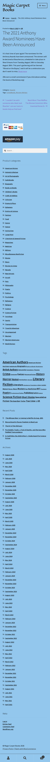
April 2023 (8, 611)
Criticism (8, 200)
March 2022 (9, 662)
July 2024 (8, 552)
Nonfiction (32, 389)
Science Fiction (10, 313)
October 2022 (10, 634)
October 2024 (10, 541)
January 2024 (10, 576)
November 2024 (10, 537)
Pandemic (44, 389)
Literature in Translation (30, 385)
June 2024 (8, 556)
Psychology (9, 297)
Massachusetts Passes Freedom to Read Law (21, 422)
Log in (5, 721)
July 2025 (8, 506)
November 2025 (10, 490)
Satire (35, 393)
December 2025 (10, 486)
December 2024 (10, 533)
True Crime (30, 401)
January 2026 (10, 482)
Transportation (11, 324)
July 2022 (8, 646)
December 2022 (10, 626)
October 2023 (10, 588)
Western (8, 336)
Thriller (23, 401)
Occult (7, 277)
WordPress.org (8, 729)
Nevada (8, 270)
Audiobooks (9, 180)
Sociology (8, 316)
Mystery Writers (21, 93)
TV (36, 401)
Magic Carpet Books (16, 7)
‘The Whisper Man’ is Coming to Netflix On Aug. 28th (24, 418)
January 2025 (10, 529)
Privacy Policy (8, 749)
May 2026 (8, 467)
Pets (6, 281)
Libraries (30, 379)
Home (7, 18)
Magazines (9, 242)
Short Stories (28, 397)
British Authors (10, 369)
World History (10, 344)
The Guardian (15, 401)
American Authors (15, 362)
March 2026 (9, 474)
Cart (38, 756)
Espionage (14, 374)
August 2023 (9, 595)
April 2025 (8, 517)
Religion (8, 305)
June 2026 (8, 463)
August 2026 (9, 455)
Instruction (9, 231)
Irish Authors (23, 379)
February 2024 (10, 572)
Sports (7, 320)
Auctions (6, 366)
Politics (8, 293)
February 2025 (10, 525)
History (40, 374)
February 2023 (10, 619)
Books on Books (11, 188)
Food (7, 219)
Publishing (28, 393)
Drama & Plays (10, 203)
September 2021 (11, 685)
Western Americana (12, 340)
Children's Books (11, 192)
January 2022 (10, 669)
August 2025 (9, 502)
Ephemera (8, 207)
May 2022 (8, 654)
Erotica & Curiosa (11, 211)
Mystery (21, 388)
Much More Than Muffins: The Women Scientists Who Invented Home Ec (36, 103)
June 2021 (8, 697)
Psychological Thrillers (17, 393)
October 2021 (10, 681)
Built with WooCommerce (25, 749)
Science (8, 309)
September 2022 (11, 638)
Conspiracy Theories (33, 370)
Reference (8, 301)
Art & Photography (12, 176)
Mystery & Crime (11, 266)
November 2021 (10, 677)
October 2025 (10, 494)
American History (11, 168)
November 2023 (10, 584)
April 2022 (8, 658)
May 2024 (8, 560)
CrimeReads (11, 93)
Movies (7, 258)
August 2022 (9, 642)
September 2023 (11, 591)
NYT (38, 388)
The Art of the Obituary (13, 426)
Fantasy (8, 215)
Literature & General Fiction (15, 239)
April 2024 (8, 564)
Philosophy (9, 285)
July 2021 (8, 693)
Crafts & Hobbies (11, 196)
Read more (22, 71)
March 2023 (9, 615)
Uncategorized (10, 332)
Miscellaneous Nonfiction (14, 254)
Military (8, 250)
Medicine (8, 246)
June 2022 (8, 650)
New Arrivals (9, 274)
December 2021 (10, 673)
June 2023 (8, 603)
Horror (7, 223)
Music (7, 262)
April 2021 (8, 705)
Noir (26, 389)
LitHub (39, 385)
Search (25, 758)
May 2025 (8, 513)
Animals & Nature (11, 172)
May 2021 (8, 701)
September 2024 (11, 545)
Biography (9, 184)
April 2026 (8, 470)
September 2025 (11, 498)
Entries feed (7, 724)
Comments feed (8, 727)
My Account (8, 758)
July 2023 (8, 599)
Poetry (7, 289)
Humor (7, 227)
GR (22, 28)
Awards (13, 18)
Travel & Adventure (12, 328)
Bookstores (39, 366)
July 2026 (8, 459)
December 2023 (10, 580)
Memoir (5, 389)
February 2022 (10, 665)
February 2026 (10, 478)
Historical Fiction (30, 374)
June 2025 (8, 509)
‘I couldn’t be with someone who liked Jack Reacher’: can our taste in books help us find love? (13, 104)
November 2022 (10, 630)
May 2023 (8, 607)
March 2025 (9, 521)
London (43, 385)
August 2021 (9, 689)
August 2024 (9, 549)
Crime (6, 374)
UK (39, 401)
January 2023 (10, 623)
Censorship (22, 370)
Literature (18, 384)
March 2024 (9, 568)
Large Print (9, 235)
